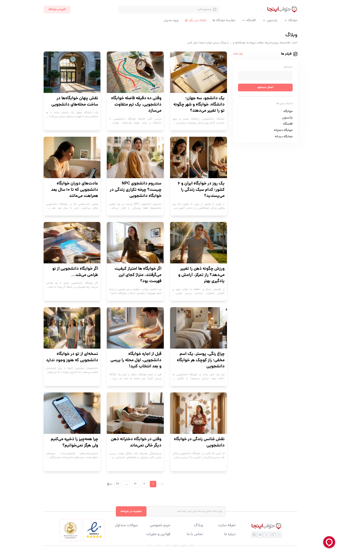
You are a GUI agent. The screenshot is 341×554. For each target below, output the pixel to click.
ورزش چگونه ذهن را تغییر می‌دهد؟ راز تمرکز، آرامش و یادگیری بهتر (201, 275)
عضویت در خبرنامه (131, 511)
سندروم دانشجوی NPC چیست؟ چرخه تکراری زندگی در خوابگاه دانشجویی (135, 190)
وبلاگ (198, 525)
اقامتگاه (251, 20)
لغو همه (238, 54)
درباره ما (230, 534)
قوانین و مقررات (158, 534)
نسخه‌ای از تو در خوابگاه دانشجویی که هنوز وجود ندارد (72, 357)
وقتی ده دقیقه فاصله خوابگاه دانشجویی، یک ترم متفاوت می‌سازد (136, 104)
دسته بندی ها (284, 103)
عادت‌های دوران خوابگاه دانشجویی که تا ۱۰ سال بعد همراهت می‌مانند (74, 190)
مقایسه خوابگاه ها (224, 20)
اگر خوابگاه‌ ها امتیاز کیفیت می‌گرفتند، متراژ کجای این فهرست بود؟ (138, 275)
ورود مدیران (171, 20)
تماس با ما (195, 534)
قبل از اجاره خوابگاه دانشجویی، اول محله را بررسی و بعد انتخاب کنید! (136, 360)
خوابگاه (292, 20)
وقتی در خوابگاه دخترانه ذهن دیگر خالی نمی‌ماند (136, 442)
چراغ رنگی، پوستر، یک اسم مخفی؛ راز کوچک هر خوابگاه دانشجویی (201, 360)
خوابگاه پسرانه (284, 136)
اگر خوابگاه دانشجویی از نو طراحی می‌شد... (75, 272)
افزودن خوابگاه (57, 9)
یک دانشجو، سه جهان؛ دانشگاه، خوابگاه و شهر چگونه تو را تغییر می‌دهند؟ (199, 104)
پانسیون (272, 20)
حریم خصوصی (160, 525)
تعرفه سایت (227, 525)
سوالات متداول (126, 525)
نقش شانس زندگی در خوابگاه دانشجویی (199, 442)
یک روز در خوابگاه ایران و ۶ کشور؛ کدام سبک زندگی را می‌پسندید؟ (201, 190)
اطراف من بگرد (197, 20)
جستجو (288, 67)
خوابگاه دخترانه (283, 130)
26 (117, 484)
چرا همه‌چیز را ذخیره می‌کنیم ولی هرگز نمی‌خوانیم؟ (74, 442)
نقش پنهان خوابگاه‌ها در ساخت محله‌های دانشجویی (74, 101)
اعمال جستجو (265, 87)
